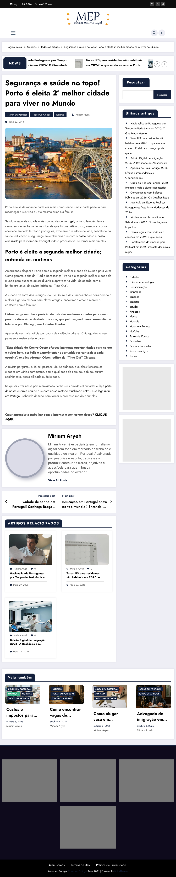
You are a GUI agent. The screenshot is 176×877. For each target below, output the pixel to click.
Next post (68, 495)
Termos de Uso (80, 865)
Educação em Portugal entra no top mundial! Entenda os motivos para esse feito (84, 504)
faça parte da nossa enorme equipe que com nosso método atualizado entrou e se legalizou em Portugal (58, 391)
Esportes (134, 302)
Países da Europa (140, 336)
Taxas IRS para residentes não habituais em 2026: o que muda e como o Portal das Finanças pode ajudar (98, 63)
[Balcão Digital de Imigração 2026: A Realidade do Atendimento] (30, 616)
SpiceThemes (121, 871)
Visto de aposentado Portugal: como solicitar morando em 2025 (151, 716)
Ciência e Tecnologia (142, 282)
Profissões (135, 341)
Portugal (69, 221)
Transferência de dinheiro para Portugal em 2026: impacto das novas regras (147, 247)
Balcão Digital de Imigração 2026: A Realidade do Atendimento (27, 642)
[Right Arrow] (164, 64)
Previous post (46, 495)
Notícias (134, 331)
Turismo (60, 114)
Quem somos (56, 865)
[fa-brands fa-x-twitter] (158, 4)
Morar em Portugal (17, 114)
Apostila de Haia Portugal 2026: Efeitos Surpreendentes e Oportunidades (146, 173)
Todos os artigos (41, 114)
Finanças (135, 312)
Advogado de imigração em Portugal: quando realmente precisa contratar (109, 716)
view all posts (57, 480)
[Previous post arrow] (6, 501)
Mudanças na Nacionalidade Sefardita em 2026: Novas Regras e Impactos (146, 222)
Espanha (134, 297)
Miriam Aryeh (83, 114)
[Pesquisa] (154, 32)
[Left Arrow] (157, 64)
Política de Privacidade (111, 865)
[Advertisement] (147, 388)
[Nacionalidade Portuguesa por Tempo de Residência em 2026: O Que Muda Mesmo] (30, 550)
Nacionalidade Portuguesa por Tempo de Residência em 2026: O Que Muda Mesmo (28, 575)
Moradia (134, 321)
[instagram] (163, 4)
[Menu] (13, 33)
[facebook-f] (152, 4)
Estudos (134, 307)
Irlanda (134, 316)
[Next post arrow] (111, 501)
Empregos (135, 292)
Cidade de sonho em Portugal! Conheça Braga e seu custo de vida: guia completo (33, 504)
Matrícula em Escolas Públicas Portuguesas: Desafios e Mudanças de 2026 (147, 207)
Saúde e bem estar (140, 346)
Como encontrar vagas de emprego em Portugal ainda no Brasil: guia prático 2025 (21, 712)
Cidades (134, 277)
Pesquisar (136, 82)
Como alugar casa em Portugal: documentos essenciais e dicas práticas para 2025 (63, 716)
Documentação (138, 287)
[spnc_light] (161, 32)
